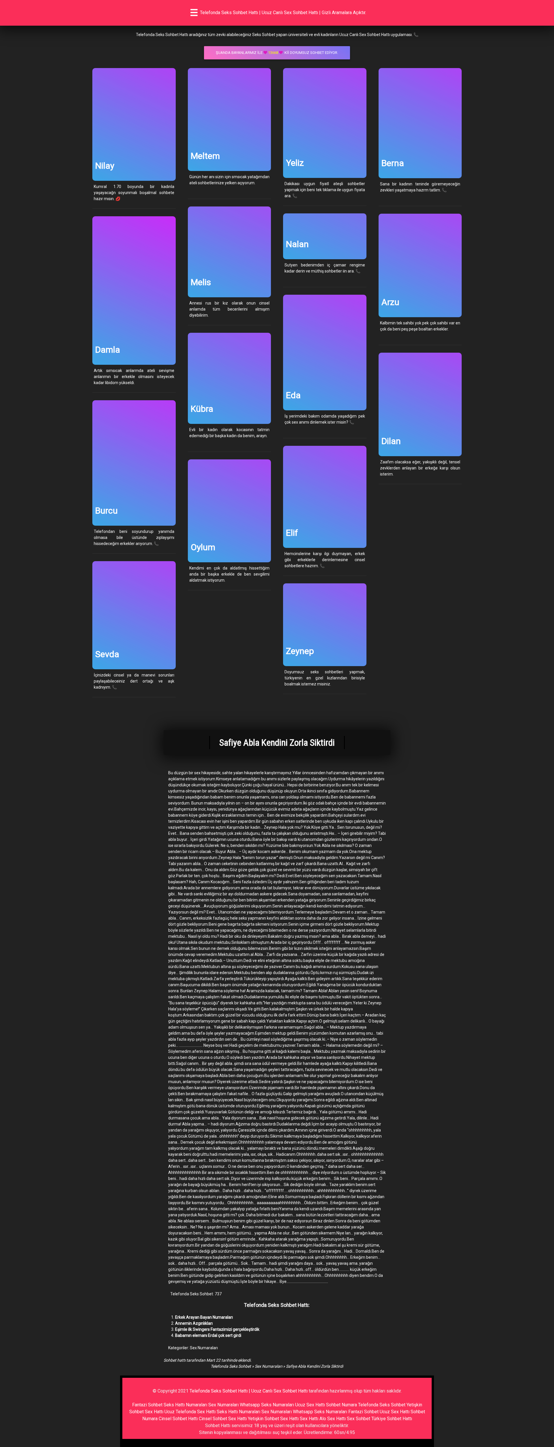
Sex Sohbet (358, 1418)
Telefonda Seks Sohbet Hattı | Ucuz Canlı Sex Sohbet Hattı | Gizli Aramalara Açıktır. (283, 12)
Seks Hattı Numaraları (185, 1404)
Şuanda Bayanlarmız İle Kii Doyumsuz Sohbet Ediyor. (277, 52)
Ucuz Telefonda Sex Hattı (190, 1411)
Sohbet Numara (341, 1404)
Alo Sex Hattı (332, 1418)
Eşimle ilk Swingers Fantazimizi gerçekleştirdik (217, 1329)
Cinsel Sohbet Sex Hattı (223, 1418)
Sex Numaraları (204, 1347)
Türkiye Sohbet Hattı (391, 1418)
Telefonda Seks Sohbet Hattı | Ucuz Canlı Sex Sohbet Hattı (249, 1391)
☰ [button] (194, 12)
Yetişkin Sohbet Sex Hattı (273, 1418)
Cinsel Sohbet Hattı (178, 1418)
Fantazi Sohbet (147, 1404)
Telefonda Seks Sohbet (231, 1366)
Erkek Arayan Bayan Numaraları (204, 1317)
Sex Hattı (309, 1418)
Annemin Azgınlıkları (194, 1323)
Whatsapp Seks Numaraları (267, 1404)
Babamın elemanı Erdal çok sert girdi (208, 1335)
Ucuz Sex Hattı (310, 1404)
